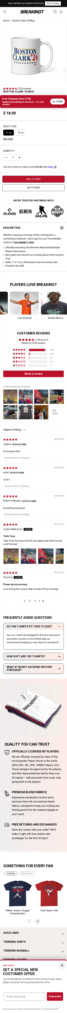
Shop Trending (53, 3)
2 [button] (29, 601)
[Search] (55, 12)
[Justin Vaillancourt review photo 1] (11, 556)
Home (6, 20)
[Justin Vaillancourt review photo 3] (46, 556)
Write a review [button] (33, 373)
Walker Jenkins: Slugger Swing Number (18, 912)
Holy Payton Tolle (49, 910)
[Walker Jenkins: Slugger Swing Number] (18, 893)
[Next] (37, 921)
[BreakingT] (32, 11)
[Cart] (61, 12)
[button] (5, 11)
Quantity (8, 151)
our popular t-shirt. (24, 242)
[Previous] (29, 921)
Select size (10, 126)
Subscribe (55, 996)
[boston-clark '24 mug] (29, 54)
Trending (11, 873)
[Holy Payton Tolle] (49, 893)
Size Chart (8, 139)
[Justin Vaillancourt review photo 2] (28, 556)
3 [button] (35, 601)
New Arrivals (27, 873)
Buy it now (33, 187)
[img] (10, 439)
